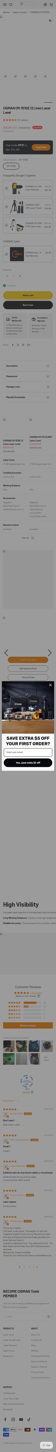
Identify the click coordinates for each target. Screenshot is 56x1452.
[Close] (50, 685)
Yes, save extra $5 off (28, 762)
